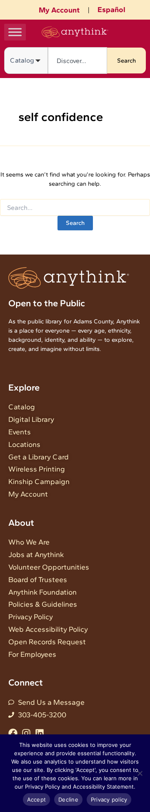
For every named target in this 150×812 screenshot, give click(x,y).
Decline (68, 799)
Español (111, 9)
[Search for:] (75, 208)
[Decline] (139, 773)
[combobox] (77, 60)
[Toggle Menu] (15, 32)
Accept (36, 799)
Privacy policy (109, 799)
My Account (59, 10)
